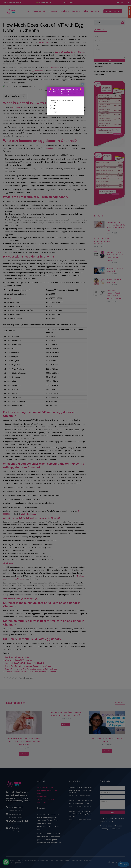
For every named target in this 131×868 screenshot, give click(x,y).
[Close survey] (82, 84)
